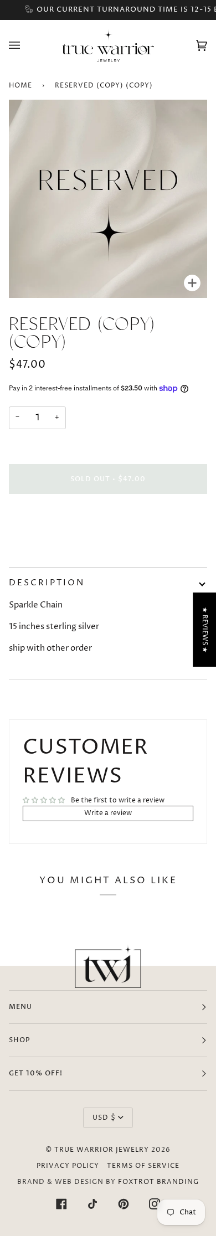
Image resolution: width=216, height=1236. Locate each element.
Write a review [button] (108, 813)
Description (47, 583)
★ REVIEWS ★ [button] (204, 630)
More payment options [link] (47, 543)
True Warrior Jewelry (101, 1150)
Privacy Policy (68, 1166)
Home (20, 85)
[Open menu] (25, 45)
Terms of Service (143, 1166)
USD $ (104, 1117)
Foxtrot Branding (158, 1182)
